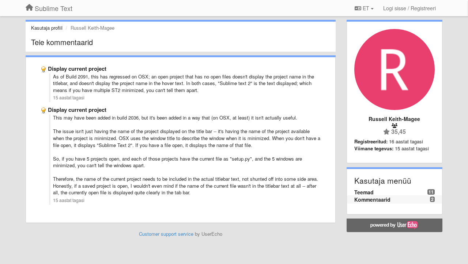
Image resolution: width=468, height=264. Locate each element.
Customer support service (166, 233)
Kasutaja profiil (47, 27)
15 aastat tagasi (68, 97)
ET (366, 8)
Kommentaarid (372, 199)
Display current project (77, 69)
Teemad (364, 192)
